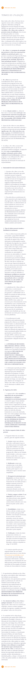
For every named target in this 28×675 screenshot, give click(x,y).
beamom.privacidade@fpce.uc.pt (15, 555)
